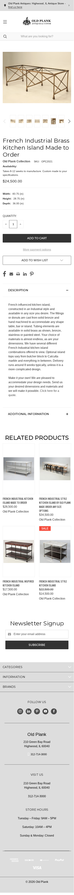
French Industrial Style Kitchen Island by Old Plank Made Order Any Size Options (55, 505)
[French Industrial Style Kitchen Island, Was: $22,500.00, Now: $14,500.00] (55, 551)
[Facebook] (4, 274)
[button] (37, 290)
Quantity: (9, 216)
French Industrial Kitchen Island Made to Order (18, 501)
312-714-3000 (39, 754)
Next (69, 121)
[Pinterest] (32, 274)
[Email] (11, 274)
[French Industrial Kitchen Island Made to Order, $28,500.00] (18, 469)
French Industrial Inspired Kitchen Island (18, 583)
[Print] (18, 274)
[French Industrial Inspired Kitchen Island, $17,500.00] (18, 551)
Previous (5, 121)
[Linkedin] (25, 274)
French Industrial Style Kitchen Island (53, 583)
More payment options (37, 249)
